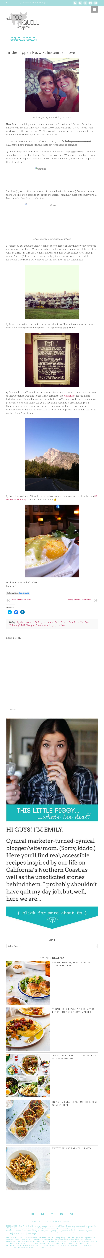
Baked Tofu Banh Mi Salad (21, 599)
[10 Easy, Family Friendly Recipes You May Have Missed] (28, 1076)
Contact (57, 1221)
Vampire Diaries (34, 625)
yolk (57, 625)
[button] (94, 9)
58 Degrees (40, 622)
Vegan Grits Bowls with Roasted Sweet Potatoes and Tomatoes (73, 1010)
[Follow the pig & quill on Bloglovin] (18, 592)
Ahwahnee (70, 395)
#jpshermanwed (25, 622)
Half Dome (85, 622)
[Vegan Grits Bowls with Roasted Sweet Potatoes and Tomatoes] (28, 1029)
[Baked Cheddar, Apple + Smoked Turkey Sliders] (28, 983)
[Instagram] (85, 3)
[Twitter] (80, 3)
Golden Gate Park (70, 622)
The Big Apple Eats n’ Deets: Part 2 (80, 599)
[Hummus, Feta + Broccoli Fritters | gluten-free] (28, 1122)
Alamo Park (53, 622)
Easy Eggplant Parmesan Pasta (71, 1148)
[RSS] (95, 3)
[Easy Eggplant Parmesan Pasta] (28, 1168)
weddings (49, 625)
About (41, 1221)
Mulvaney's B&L (17, 625)
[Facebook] (75, 3)
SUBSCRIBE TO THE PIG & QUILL (35, 3)
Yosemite (66, 625)
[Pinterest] (90, 3)
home (34, 1221)
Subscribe (67, 1221)
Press (48, 1221)
